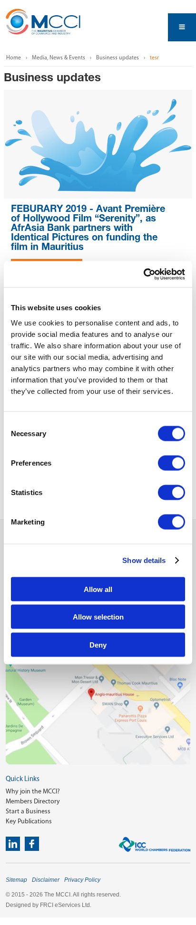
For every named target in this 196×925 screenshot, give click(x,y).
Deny (98, 644)
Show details (144, 560)
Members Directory (33, 801)
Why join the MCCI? (33, 791)
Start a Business (28, 811)
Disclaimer (45, 880)
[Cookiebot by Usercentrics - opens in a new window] (143, 274)
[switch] (171, 462)
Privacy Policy (82, 880)
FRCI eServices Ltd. (65, 905)
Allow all (98, 589)
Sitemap (16, 880)
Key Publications (29, 821)
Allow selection (98, 617)
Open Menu (182, 27)
